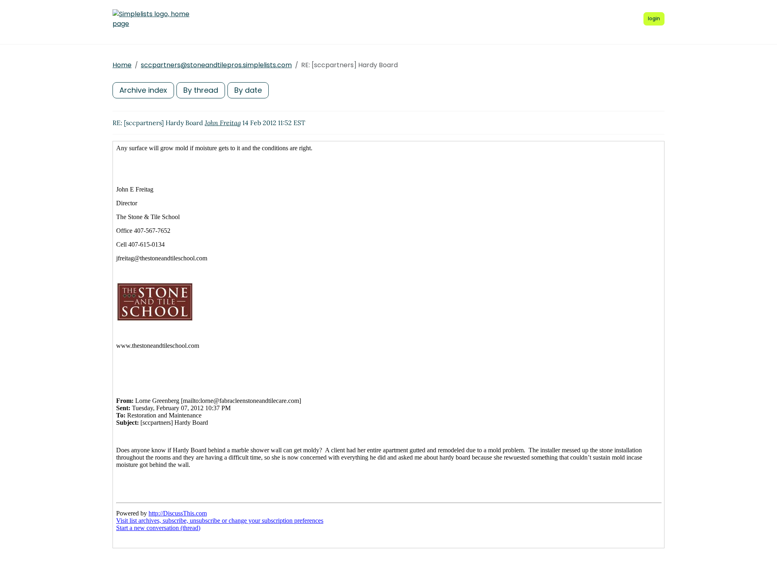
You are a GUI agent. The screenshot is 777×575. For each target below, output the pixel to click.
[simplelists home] (151, 19)
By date (248, 90)
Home (122, 65)
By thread (200, 90)
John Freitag (223, 123)
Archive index (143, 90)
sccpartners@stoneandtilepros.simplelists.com (216, 65)
